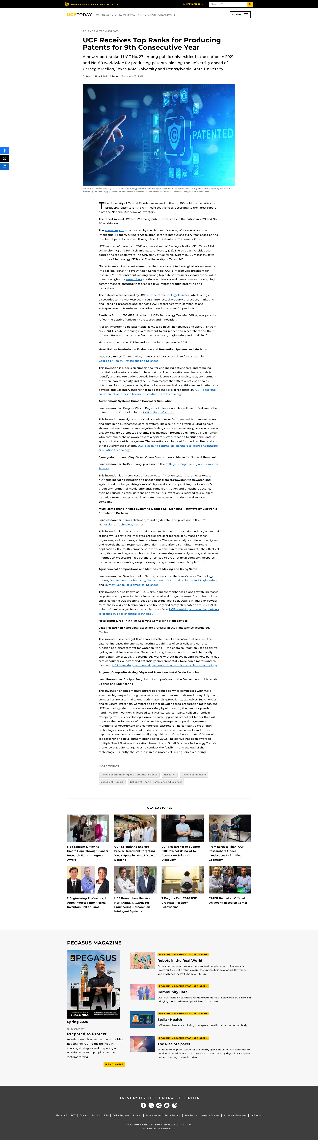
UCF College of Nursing (159, 412)
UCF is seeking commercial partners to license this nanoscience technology (164, 665)
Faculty (96, 1115)
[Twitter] (151, 1105)
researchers (134, 279)
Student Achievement (235, 1115)
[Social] (159, 1105)
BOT (73, 1115)
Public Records (172, 1115)
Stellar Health (170, 1020)
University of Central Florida (159, 1098)
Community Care (173, 992)
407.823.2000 (185, 1124)
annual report (114, 230)
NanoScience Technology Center (121, 524)
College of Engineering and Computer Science (129, 774)
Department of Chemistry (127, 580)
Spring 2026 (77, 1022)
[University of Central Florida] (91, 4)
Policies (137, 1115)
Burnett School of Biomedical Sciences (131, 584)
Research (169, 774)
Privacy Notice (153, 1115)
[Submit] (250, 4)
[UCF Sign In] (193, 4)
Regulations (191, 1115)
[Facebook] (143, 1105)
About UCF (61, 1115)
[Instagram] (174, 1105)
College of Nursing (112, 782)
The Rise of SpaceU (175, 1044)
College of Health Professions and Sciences (128, 360)
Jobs (106, 1115)
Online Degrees (121, 1115)
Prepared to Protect (87, 1034)
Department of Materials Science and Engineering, (182, 580)
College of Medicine (194, 774)
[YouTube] (167, 1105)
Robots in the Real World (180, 961)
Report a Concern (210, 1115)
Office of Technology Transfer (168, 295)
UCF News (256, 1115)
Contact (84, 1115)
